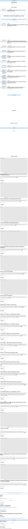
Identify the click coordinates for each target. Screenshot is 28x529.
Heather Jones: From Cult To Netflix (6, 271)
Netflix (5, 270)
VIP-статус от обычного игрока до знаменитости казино (9, 352)
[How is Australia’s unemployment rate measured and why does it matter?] (4, 71)
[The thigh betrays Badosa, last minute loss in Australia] (4, 47)
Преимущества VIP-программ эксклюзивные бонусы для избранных (10, 381)
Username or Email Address (3, 498)
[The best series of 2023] (14, 419)
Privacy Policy (23, 518)
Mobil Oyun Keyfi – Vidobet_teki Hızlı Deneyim (8, 304)
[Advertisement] (14, 33)
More (17, 177)
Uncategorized (6, 221)
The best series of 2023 (4, 428)
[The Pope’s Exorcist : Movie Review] (14, 287)
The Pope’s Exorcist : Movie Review (6, 295)
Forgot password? (11, 500)
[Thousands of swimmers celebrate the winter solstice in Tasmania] (4, 57)
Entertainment (6, 197)
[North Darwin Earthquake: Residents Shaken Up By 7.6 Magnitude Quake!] (4, 51)
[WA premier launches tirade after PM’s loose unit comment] (4, 66)
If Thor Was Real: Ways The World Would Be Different (9, 222)
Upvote (1, 10)
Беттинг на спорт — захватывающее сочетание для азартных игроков (11, 342)
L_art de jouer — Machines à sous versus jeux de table (9, 333)
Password (1, 500)
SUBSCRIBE (14, 19)
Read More (2, 228)
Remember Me (2, 502)
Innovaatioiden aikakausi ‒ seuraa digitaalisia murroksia (10, 391)
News (11, 65)
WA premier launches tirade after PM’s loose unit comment (17, 66)
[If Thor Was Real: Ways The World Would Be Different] (14, 214)
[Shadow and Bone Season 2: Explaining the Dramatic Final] (14, 190)
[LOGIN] (27, 0)
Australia (9, 23)
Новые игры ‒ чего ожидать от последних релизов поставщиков (10, 314)
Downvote (1, 25)
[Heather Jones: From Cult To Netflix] (14, 263)
